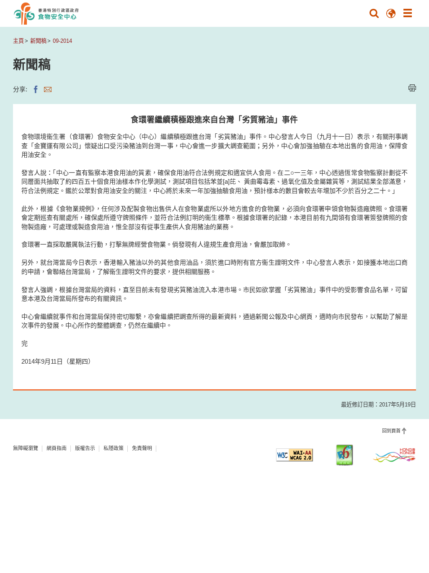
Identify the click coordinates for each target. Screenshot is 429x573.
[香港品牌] (394, 455)
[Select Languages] (390, 13)
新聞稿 (38, 41)
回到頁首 (391, 430)
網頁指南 (57, 448)
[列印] (412, 87)
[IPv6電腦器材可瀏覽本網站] (344, 454)
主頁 (18, 41)
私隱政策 (113, 448)
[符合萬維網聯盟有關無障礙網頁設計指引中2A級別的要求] (294, 454)
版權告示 (85, 448)
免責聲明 (142, 448)
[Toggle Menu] (407, 13)
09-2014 (62, 41)
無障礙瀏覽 (25, 448)
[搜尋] (374, 13)
